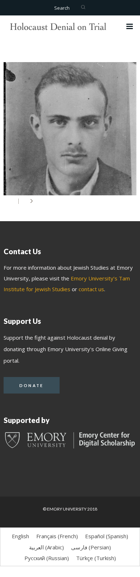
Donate (31, 385)
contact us (91, 289)
